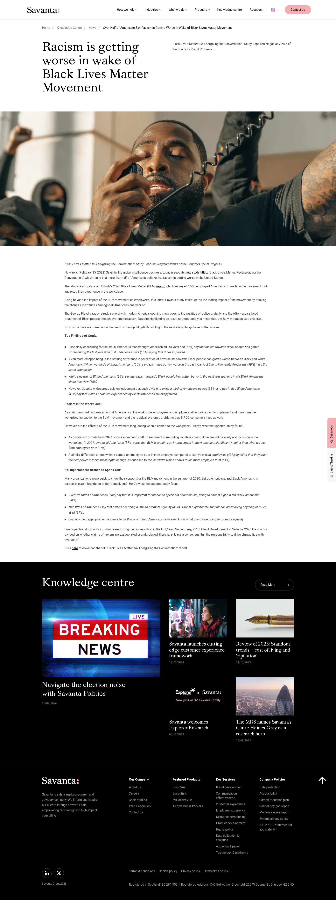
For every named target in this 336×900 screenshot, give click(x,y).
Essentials (179, 793)
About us (135, 787)
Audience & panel (228, 846)
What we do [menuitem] (177, 9)
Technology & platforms (232, 852)
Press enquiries (140, 806)
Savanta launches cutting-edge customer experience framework (197, 650)
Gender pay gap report (274, 806)
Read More (267, 585)
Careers (134, 793)
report (160, 286)
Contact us (298, 9)
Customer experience (230, 804)
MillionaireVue (182, 800)
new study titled (196, 272)
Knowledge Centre (69, 28)
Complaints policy (216, 871)
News (92, 28)
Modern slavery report (274, 812)
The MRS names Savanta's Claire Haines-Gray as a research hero (263, 728)
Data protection (269, 787)
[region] (275, 9)
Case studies (138, 800)
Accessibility (268, 793)
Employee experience (231, 810)
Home (46, 28)
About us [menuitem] (256, 9)
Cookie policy (168, 871)
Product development (230, 823)
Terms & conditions (142, 871)
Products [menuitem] (201, 9)
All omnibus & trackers (187, 806)
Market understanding (231, 817)
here (75, 548)
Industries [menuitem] (151, 9)
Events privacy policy (273, 819)
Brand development (229, 787)
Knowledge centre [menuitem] (229, 9)
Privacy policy (190, 871)
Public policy (225, 829)
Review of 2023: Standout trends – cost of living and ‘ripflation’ (263, 650)
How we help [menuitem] (126, 9)
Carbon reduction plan (274, 800)
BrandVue (179, 787)
